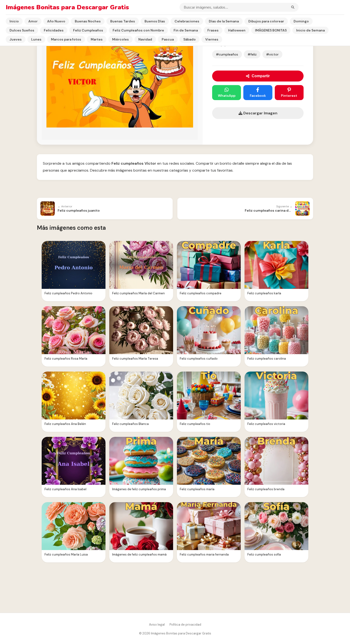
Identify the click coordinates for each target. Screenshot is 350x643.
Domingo (301, 21)
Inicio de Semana (310, 30)
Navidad (145, 39)
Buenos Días (155, 21)
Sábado (189, 39)
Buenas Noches (88, 21)
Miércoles (120, 39)
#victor (272, 54)
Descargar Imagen (259, 113)
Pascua (168, 39)
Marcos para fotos (66, 39)
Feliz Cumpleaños (88, 30)
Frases (213, 30)
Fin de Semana (186, 30)
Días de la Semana (224, 21)
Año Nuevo (56, 21)
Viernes (211, 39)
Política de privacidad (185, 625)
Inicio (14, 21)
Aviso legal (157, 625)
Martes (97, 39)
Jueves (16, 39)
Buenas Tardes (122, 21)
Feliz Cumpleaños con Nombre (138, 30)
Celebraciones (187, 21)
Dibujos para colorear (266, 21)
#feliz (252, 54)
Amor (33, 21)
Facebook (258, 95)
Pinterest (289, 95)
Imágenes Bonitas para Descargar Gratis (67, 7)
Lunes (36, 39)
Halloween (236, 30)
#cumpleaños (227, 54)
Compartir (261, 76)
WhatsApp (226, 95)
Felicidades (54, 30)
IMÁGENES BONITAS (271, 30)
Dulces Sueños (22, 30)
